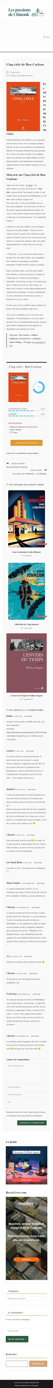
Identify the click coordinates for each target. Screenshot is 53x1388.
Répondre (29, 716)
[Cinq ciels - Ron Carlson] (18, 387)
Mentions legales (20, 1385)
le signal (29, 185)
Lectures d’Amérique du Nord (21, 75)
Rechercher (11, 1354)
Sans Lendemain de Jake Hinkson (26, 552)
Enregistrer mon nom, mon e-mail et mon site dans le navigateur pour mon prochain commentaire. (25, 1114)
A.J (8, 956)
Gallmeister (21, 453)
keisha (9, 716)
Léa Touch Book (14, 862)
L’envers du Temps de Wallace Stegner (26, 695)
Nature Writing (32, 453)
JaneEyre (10, 789)
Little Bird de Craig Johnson (27, 624)
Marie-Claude (13, 883)
